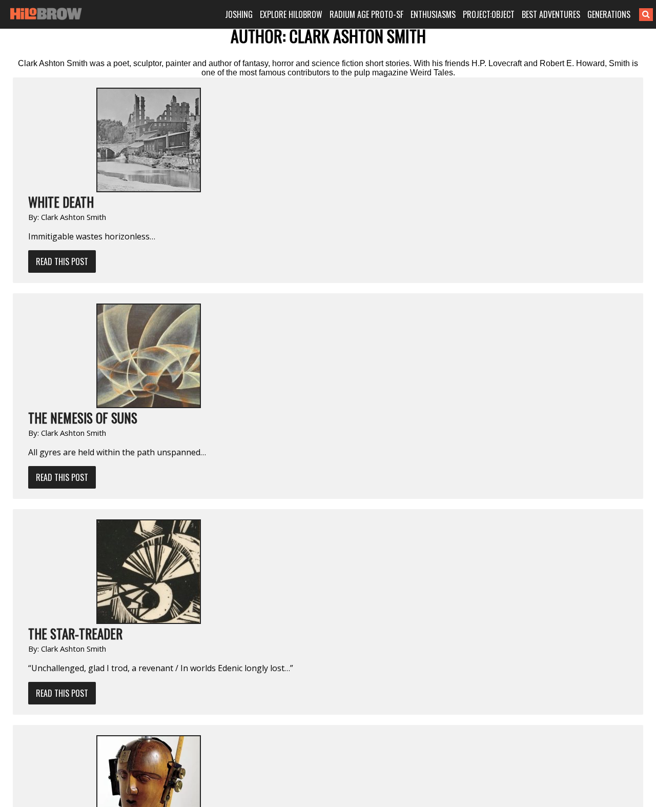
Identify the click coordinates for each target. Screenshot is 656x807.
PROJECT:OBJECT (489, 14)
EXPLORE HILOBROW (291, 14)
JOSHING (239, 14)
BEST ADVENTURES (551, 14)
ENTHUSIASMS (433, 14)
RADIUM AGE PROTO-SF (366, 14)
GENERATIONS (608, 14)
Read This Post (62, 261)
